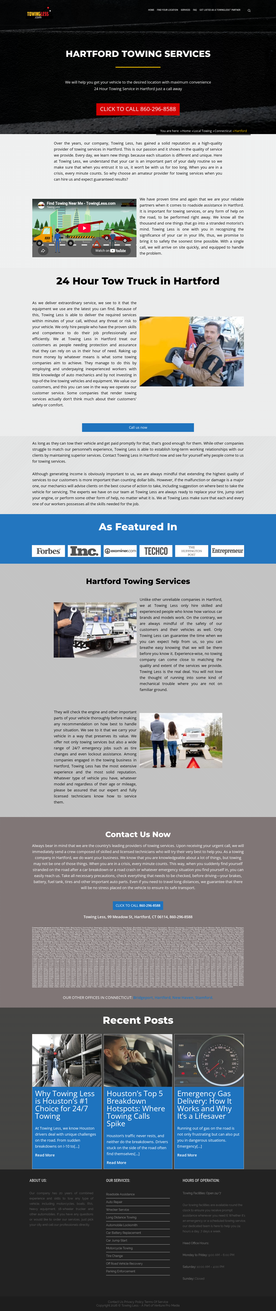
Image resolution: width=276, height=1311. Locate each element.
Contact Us (115, 1302)
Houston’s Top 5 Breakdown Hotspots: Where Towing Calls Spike (136, 1108)
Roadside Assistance (120, 1194)
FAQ (195, 9)
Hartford (162, 997)
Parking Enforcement (120, 1271)
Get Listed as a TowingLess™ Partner (220, 9)
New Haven (182, 997)
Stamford (203, 997)
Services (185, 9)
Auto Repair (114, 1202)
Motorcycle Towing (119, 1248)
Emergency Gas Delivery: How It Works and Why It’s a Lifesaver (204, 1104)
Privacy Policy (134, 1302)
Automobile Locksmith (121, 1225)
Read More (45, 1155)
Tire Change (114, 1256)
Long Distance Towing (121, 1217)
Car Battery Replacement (123, 1233)
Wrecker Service (117, 1209)
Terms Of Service (156, 1302)
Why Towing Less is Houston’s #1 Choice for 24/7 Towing (65, 1104)
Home (151, 9)
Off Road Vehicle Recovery (124, 1263)
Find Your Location (167, 9)
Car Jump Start (116, 1240)
